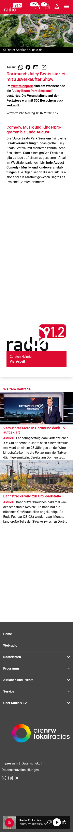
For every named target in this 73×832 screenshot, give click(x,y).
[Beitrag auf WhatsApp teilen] (20, 67)
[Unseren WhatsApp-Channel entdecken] (4, 778)
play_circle (57, 822)
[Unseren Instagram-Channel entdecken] (17, 778)
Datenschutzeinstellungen (20, 770)
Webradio (10, 645)
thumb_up (64, 822)
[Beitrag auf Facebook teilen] (28, 67)
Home (7, 634)
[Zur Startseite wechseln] (13, 7)
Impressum (10, 763)
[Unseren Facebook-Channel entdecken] (10, 778)
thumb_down (49, 822)
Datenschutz (31, 763)
